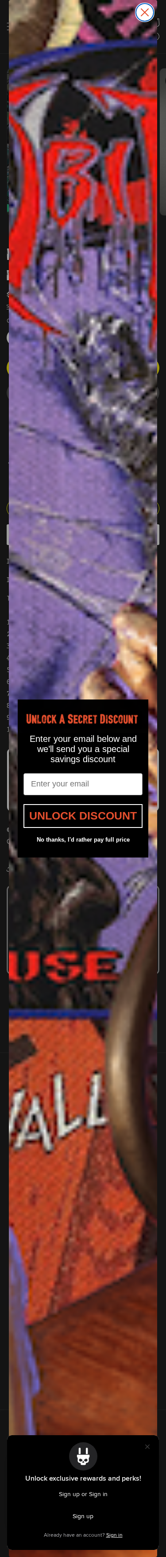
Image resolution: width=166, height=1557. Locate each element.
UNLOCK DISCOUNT (83, 815)
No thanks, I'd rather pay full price (83, 839)
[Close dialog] (145, 12)
